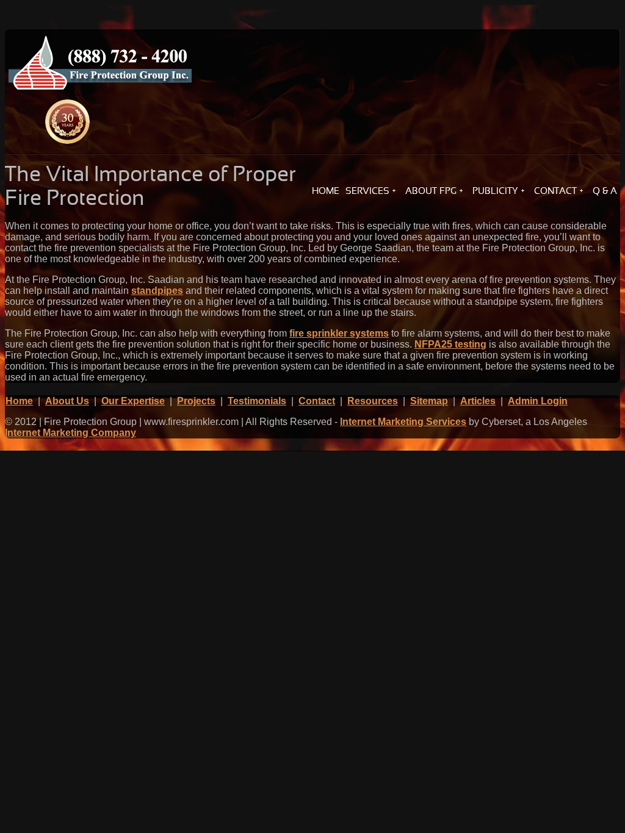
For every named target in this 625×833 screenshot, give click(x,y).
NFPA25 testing (450, 344)
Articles (478, 401)
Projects (196, 401)
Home (19, 401)
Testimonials (257, 401)
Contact (316, 401)
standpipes (157, 290)
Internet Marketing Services (403, 421)
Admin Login (538, 401)
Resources (372, 401)
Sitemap (429, 401)
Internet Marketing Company (70, 432)
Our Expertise (133, 401)
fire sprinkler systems (339, 333)
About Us (67, 401)
